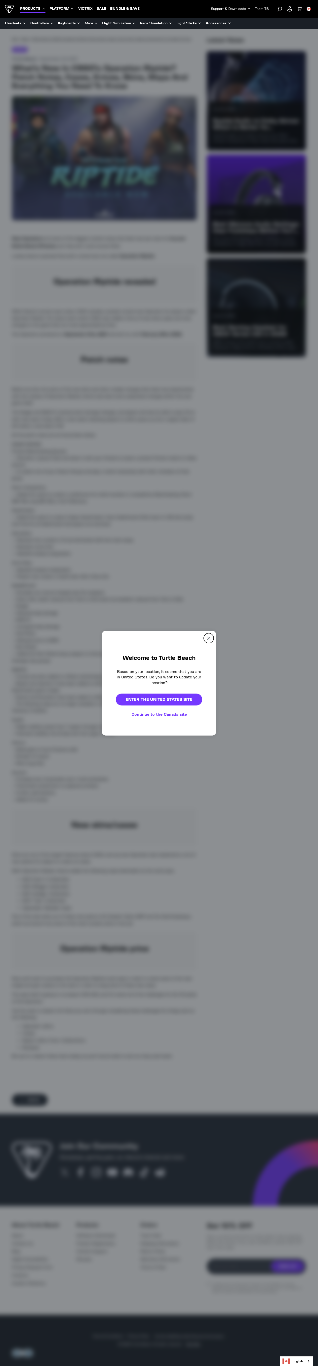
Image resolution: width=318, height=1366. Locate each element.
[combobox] (296, 1361)
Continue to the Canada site (159, 714)
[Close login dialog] (205, 799)
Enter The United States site (159, 699)
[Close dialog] (209, 638)
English (297, 1361)
